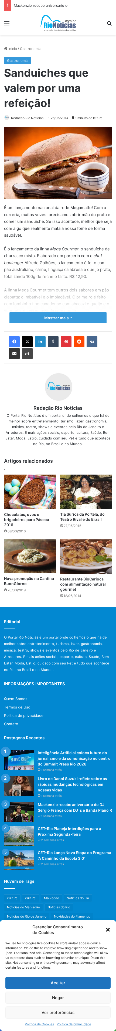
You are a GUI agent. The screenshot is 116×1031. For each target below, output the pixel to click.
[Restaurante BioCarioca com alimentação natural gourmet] (86, 556)
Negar (58, 997)
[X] (27, 341)
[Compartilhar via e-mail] (14, 353)
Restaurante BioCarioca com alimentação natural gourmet (83, 584)
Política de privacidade (74, 1024)
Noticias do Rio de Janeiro (26, 916)
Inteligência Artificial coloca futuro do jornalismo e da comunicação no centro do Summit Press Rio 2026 (74, 758)
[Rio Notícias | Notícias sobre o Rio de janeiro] (58, 23)
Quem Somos (15, 699)
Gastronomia (30, 48)
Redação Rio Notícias (27, 118)
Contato (11, 724)
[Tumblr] (53, 341)
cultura (12, 898)
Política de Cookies (39, 1024)
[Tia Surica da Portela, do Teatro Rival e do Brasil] (86, 492)
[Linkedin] (40, 341)
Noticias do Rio (58, 907)
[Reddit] (79, 341)
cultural (30, 898)
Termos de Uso (17, 707)
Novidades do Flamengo (72, 916)
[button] (108, 929)
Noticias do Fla (78, 898)
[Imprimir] (27, 353)
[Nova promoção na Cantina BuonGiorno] (30, 556)
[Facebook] (14, 341)
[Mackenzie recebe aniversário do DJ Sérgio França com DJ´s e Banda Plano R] (19, 812)
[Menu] (6, 25)
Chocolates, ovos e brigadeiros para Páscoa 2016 (26, 519)
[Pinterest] (66, 341)
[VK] (92, 341)
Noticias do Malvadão (23, 907)
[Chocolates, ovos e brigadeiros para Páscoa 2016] (30, 492)
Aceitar (58, 982)
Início (12, 48)
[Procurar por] (109, 25)
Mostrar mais (57, 317)
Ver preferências (58, 1012)
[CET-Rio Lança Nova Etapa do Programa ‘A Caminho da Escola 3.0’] (19, 860)
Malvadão (51, 898)
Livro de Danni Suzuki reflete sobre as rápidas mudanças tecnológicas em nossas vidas (72, 784)
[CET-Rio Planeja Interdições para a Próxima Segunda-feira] (19, 836)
